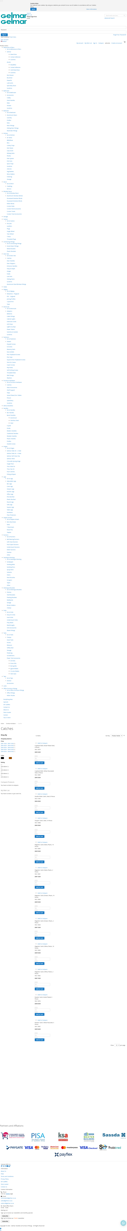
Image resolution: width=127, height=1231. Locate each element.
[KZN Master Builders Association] (88, 1142)
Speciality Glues (11, 85)
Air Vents (9, 137)
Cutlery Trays (10, 145)
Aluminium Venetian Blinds (15, 196)
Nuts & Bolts (10, 352)
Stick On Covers (11, 362)
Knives (9, 642)
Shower (9, 105)
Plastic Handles (11, 438)
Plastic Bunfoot (11, 499)
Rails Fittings (10, 125)
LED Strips (10, 324)
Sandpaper (10, 562)
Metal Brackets (11, 248)
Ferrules (9, 223)
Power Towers (11, 329)
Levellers (9, 226)
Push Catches (11, 471)
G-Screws (9, 347)
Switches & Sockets (12, 332)
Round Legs (10, 502)
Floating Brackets (12, 597)
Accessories (10, 95)
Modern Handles (12, 431)
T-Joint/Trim (10, 301)
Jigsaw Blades (14, 668)
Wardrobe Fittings (12, 131)
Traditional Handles (12, 433)
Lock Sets (9, 276)
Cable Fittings (11, 316)
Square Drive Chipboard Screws (16, 360)
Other (8, 555)
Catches (9, 258)
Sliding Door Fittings (13, 128)
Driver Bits (13, 663)
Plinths (9, 156)
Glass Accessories (12, 387)
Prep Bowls (10, 622)
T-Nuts (9, 236)
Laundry (9, 118)
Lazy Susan (10, 150)
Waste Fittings (11, 630)
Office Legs (10, 494)
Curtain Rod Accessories (14, 209)
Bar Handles (10, 412)
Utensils (9, 169)
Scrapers (9, 580)
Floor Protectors (11, 515)
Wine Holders (11, 174)
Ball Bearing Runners (13, 539)
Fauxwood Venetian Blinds (14, 201)
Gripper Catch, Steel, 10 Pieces (43, 820)
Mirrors (9, 189)
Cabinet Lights (11, 319)
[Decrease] (36, 756)
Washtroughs (11, 625)
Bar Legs (9, 484)
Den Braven (10, 75)
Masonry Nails (11, 349)
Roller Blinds (10, 203)
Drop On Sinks (11, 615)
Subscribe (5, 1216)
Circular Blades (14, 671)
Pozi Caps (9, 357)
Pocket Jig (9, 653)
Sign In (95, 43)
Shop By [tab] (4, 735)
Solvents (9, 572)
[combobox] (115, 15)
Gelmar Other (11, 458)
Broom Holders (11, 605)
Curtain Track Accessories (14, 214)
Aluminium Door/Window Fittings (16, 284)
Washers (9, 378)
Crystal (9, 425)
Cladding (9, 186)
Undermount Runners (13, 547)
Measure (9, 645)
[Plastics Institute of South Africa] (38, 1142)
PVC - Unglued (11, 296)
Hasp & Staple (11, 268)
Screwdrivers (10, 655)
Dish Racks (10, 148)
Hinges (9, 271)
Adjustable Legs (11, 481)
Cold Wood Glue (15, 70)
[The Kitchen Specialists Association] (63, 1142)
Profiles (9, 120)
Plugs (8, 229)
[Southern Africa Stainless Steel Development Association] (114, 1138)
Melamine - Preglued (13, 294)
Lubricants (10, 83)
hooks (8, 274)
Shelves (9, 592)
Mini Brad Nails (11, 522)
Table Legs (10, 510)
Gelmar (9, 52)
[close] (1, 1)
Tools (8, 304)
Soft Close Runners (12, 542)
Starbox (9, 552)
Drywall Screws (11, 344)
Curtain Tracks (11, 211)
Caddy (9, 98)
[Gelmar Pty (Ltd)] (14, 18)
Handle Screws (11, 444)
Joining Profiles (11, 299)
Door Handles (11, 261)
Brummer (9, 78)
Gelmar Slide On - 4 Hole (14, 453)
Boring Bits (13, 666)
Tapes (8, 582)
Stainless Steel (14, 420)
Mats (8, 103)
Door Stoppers (11, 263)
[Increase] (36, 760)
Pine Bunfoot (10, 497)
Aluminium (13, 418)
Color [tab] (2, 755)
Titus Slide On (11, 466)
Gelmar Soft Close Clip (13, 456)
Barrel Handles (11, 415)
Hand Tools (10, 640)
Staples (9, 532)
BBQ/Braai (10, 140)
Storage (9, 179)
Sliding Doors (11, 279)
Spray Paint (10, 569)
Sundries (13, 59)
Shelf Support (11, 390)
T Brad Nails (10, 527)
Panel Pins (10, 530)
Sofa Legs (9, 504)
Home (2, 723)
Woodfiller (13, 65)
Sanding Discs (11, 567)
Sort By (108, 736)
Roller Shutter (11, 695)
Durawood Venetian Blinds (14, 198)
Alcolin (9, 62)
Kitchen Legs (10, 491)
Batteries (9, 314)
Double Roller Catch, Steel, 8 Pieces (45, 796)
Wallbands (10, 600)
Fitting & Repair (11, 474)
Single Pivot (10, 464)
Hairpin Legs (10, 489)
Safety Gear (10, 648)
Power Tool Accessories (13, 658)
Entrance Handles (12, 266)
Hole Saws (13, 674)
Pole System (10, 158)
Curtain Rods (10, 206)
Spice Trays (10, 163)
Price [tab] (2, 741)
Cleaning (9, 176)
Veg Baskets (10, 171)
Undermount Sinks (12, 620)
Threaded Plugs (11, 239)
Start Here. (13, 37)
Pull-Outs (9, 161)
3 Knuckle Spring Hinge (13, 461)
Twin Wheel (10, 234)
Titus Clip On (10, 469)
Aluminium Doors (12, 115)
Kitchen (9, 681)
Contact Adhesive (15, 57)
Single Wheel (10, 231)
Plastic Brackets (11, 251)
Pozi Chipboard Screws (13, 354)
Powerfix (9, 80)
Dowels (9, 341)
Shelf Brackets (11, 595)
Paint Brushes (11, 577)
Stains (8, 575)
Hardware (10, 512)
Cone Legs (10, 486)
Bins (8, 143)
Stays (8, 393)
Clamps (9, 608)
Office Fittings (11, 693)
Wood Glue (13, 54)
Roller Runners (11, 550)
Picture (9, 398)
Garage (9, 602)
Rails (8, 123)
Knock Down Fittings (13, 246)
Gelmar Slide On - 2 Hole (14, 451)
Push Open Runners (13, 544)
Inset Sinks (10, 617)
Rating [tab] (3, 762)
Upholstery (10, 400)
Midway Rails (11, 153)
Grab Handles (11, 100)
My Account (80, 43)
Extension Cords (11, 321)
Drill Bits (12, 661)
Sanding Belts (11, 564)
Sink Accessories (11, 628)
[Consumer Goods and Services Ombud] (13, 1139)
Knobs (9, 428)
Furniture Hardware (11, 723)
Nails (8, 524)
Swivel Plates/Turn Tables (14, 395)
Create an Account (116, 43)
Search (29, 13)
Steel (11, 423)
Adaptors (9, 311)
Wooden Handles (12, 436)
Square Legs (10, 507)
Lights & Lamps (11, 327)
